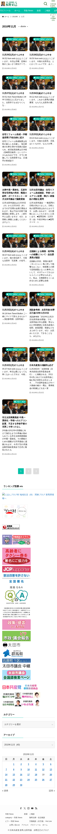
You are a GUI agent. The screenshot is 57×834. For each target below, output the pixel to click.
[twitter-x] (24, 808)
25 (36, 780)
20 (51, 774)
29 (14, 785)
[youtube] (32, 808)
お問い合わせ (14, 825)
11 (36, 769)
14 (6, 774)
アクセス (25, 825)
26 (43, 780)
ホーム (45, 825)
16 (21, 774)
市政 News (9, 814)
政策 (26, 814)
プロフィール (35, 825)
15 (14, 774)
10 (28, 769)
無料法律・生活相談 (37, 817)
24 (28, 780)
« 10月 (5, 790)
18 (36, 774)
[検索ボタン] (45, 4)
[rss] (36, 808)
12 (43, 769)
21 (6, 780)
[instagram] (28, 808)
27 (51, 780)
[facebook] (20, 808)
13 (51, 769)
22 (14, 780)
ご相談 (32, 814)
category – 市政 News (13, 817)
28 (6, 785)
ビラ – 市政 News (12, 821)
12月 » (52, 790)
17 (28, 774)
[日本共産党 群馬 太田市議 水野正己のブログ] (9, 4)
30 (21, 785)
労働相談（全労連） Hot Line (40, 821)
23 (21, 780)
